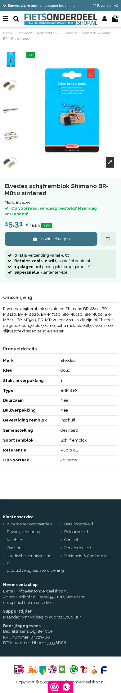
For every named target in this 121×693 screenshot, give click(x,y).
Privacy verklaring (23, 531)
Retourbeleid (76, 531)
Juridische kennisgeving (29, 556)
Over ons (15, 547)
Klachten (15, 539)
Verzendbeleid (77, 547)
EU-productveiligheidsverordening (35, 567)
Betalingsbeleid (78, 524)
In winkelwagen (55, 239)
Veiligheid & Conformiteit (87, 556)
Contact (71, 539)
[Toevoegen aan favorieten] (108, 239)
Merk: (10, 202)
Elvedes (23, 202)
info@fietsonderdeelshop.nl (42, 591)
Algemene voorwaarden (29, 524)
